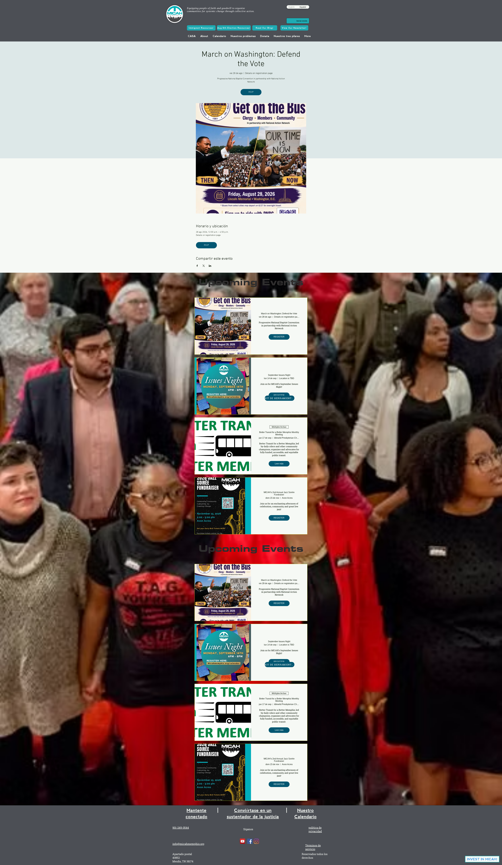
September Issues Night (279, 375)
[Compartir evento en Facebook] (197, 266)
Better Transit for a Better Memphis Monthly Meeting (279, 433)
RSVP (251, 92)
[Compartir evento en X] (203, 266)
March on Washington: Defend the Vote (279, 313)
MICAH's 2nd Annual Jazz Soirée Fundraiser (279, 493)
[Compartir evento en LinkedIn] (210, 266)
